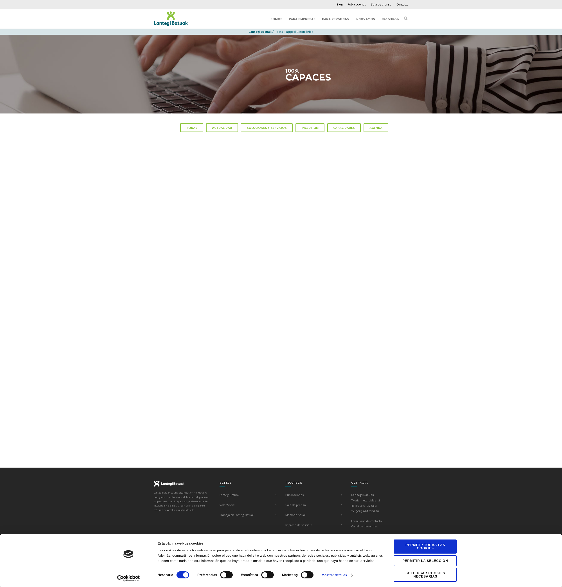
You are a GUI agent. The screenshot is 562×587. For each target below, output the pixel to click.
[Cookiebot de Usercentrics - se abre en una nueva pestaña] (128, 578)
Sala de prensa (381, 4)
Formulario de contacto (366, 521)
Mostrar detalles (334, 575)
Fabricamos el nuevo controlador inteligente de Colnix (189, 410)
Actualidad (222, 128)
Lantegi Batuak (229, 495)
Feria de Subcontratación (356, 407)
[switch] (226, 574)
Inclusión (310, 128)
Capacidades (344, 128)
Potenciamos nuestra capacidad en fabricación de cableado (367, 199)
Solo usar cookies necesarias (425, 574)
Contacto (402, 4)
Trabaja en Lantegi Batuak (237, 515)
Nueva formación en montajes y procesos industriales (275, 199)
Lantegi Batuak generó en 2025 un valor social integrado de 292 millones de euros (190, 201)
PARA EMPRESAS (302, 19)
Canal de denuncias (364, 526)
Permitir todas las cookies (425, 546)
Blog (339, 4)
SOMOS (276, 19)
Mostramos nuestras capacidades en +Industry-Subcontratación (281, 410)
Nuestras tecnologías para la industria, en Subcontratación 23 (364, 304)
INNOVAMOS (365, 19)
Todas (191, 128)
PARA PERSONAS (335, 19)
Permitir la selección (425, 561)
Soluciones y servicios (267, 128)
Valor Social (227, 505)
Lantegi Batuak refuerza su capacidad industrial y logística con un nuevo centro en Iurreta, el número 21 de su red (192, 310)
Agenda (375, 128)
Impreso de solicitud (298, 525)
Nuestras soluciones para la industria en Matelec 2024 (271, 304)
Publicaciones (357, 4)
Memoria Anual (295, 515)
